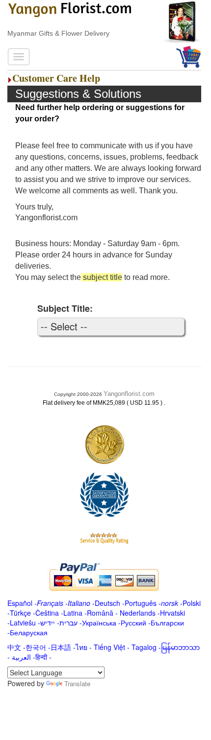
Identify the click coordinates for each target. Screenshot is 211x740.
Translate (77, 683)
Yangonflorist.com (129, 393)
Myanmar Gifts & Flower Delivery (58, 33)
